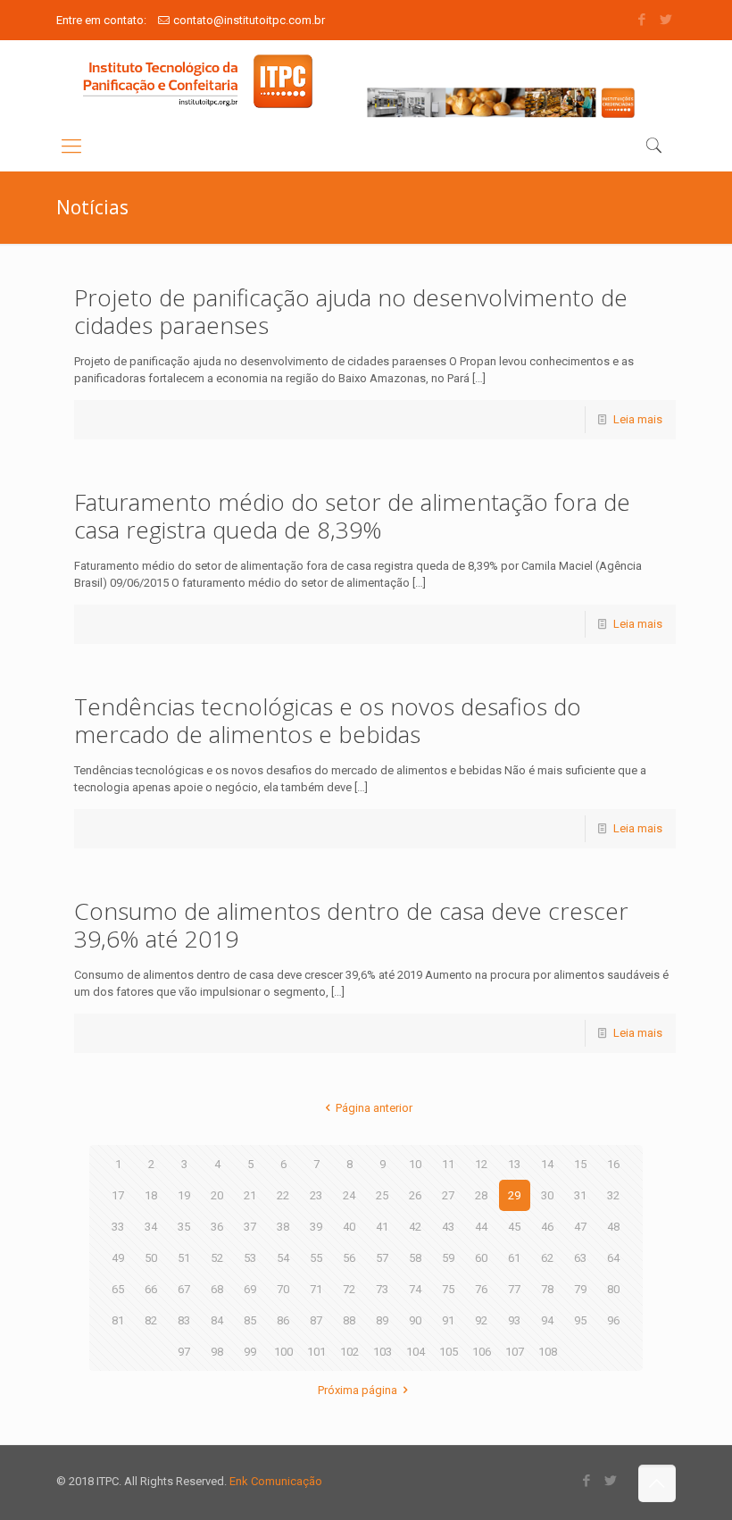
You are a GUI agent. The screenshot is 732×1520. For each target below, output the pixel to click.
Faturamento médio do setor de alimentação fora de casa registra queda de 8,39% (352, 516)
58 (415, 1258)
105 (448, 1351)
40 (349, 1226)
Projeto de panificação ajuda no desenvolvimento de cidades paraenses (351, 311)
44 (481, 1226)
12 (481, 1164)
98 (217, 1351)
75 (448, 1289)
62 (547, 1258)
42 (415, 1226)
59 (448, 1258)
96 (613, 1320)
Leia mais (637, 419)
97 (184, 1351)
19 (184, 1195)
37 (250, 1226)
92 (481, 1320)
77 (514, 1289)
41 (382, 1226)
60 (481, 1258)
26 (415, 1195)
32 (613, 1195)
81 (118, 1320)
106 (481, 1351)
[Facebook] (642, 20)
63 (580, 1258)
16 (613, 1164)
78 (547, 1289)
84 (217, 1320)
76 (481, 1289)
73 (382, 1289)
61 (514, 1258)
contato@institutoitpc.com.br (249, 20)
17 (118, 1195)
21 (250, 1195)
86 (283, 1320)
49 (118, 1258)
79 (580, 1289)
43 (448, 1226)
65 (118, 1289)
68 (217, 1289)
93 (514, 1320)
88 (349, 1320)
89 (382, 1320)
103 (382, 1351)
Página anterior (374, 1108)
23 (316, 1195)
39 (316, 1226)
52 (217, 1258)
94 (547, 1320)
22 (283, 1195)
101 (316, 1351)
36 (217, 1226)
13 (514, 1164)
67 (184, 1289)
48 (613, 1226)
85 (250, 1320)
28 (481, 1195)
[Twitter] (666, 20)
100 (283, 1351)
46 (547, 1226)
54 (283, 1258)
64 (613, 1258)
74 (415, 1289)
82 (151, 1320)
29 (514, 1195)
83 (184, 1320)
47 (580, 1226)
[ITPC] (197, 80)
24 (349, 1195)
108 (547, 1351)
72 (349, 1289)
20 (217, 1195)
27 (448, 1195)
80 (613, 1289)
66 (151, 1289)
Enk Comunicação (275, 1481)
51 (184, 1258)
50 (151, 1258)
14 (547, 1164)
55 (316, 1258)
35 (184, 1226)
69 (250, 1289)
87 (316, 1320)
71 (316, 1289)
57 (382, 1258)
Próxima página (357, 1390)
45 (514, 1226)
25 (382, 1195)
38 (283, 1226)
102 (349, 1351)
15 (580, 1164)
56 (349, 1258)
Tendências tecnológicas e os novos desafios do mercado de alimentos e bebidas (327, 720)
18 (151, 1195)
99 (250, 1351)
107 (514, 1351)
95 (580, 1320)
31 (580, 1195)
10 (415, 1164)
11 (448, 1164)
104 (415, 1351)
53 (250, 1258)
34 (151, 1226)
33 (118, 1226)
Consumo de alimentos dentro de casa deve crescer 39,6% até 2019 (351, 925)
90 (415, 1320)
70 (283, 1289)
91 (448, 1320)
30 (547, 1195)
